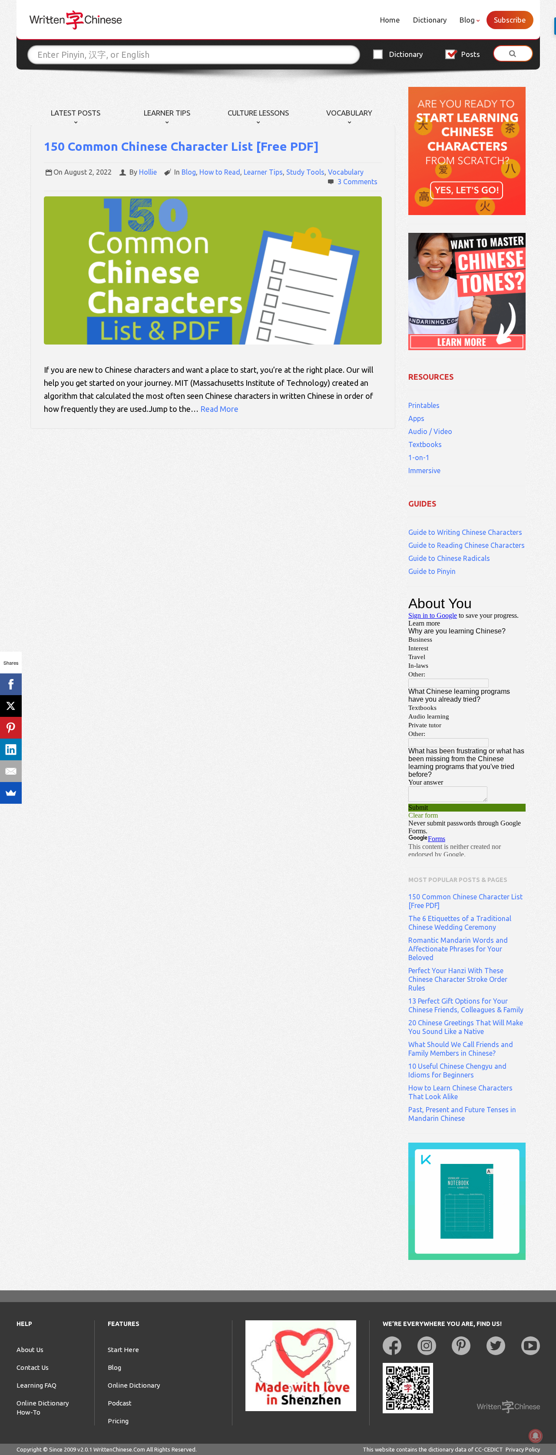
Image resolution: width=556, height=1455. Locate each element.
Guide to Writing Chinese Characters (465, 532)
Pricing (118, 1421)
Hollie (148, 172)
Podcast (120, 1403)
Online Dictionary (134, 1385)
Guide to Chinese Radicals (449, 558)
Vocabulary (349, 113)
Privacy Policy (523, 1449)
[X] (11, 706)
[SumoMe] (11, 793)
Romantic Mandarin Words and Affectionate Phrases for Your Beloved (458, 948)
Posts (470, 54)
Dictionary (430, 20)
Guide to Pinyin (432, 571)
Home (390, 20)
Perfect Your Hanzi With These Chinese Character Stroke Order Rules (457, 979)
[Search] (513, 53)
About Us (30, 1349)
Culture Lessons (258, 113)
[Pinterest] (11, 728)
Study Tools (305, 172)
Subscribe (510, 20)
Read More (219, 408)
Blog (467, 20)
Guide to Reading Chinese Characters (466, 545)
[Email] (11, 771)
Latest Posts (75, 113)
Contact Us (33, 1367)
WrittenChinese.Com (119, 1449)
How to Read (219, 172)
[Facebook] (11, 684)
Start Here (123, 1349)
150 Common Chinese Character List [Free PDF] (181, 146)
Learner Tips (167, 113)
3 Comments (357, 182)
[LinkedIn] (11, 749)
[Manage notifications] (536, 1436)
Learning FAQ (36, 1385)
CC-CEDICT (489, 1449)
